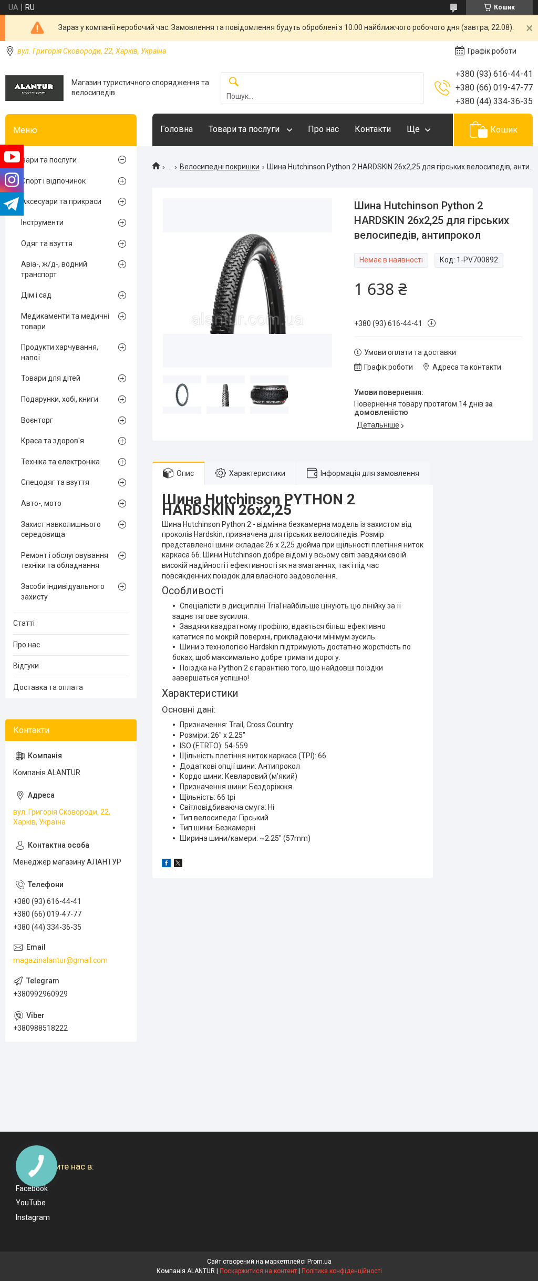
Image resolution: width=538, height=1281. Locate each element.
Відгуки (26, 666)
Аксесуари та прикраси (61, 201)
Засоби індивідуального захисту (63, 591)
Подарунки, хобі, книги (59, 399)
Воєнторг (37, 420)
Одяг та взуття (47, 243)
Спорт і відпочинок (53, 181)
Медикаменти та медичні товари (65, 321)
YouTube (31, 1202)
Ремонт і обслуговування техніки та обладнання (64, 560)
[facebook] (166, 864)
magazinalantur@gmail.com (60, 960)
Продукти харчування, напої (59, 352)
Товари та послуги (245, 129)
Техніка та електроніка (60, 462)
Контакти (373, 129)
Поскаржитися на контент (258, 1271)
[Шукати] (233, 82)
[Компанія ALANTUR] (34, 88)
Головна (176, 129)
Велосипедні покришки (220, 166)
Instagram (33, 1217)
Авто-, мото (41, 503)
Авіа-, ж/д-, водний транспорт (54, 269)
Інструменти (42, 222)
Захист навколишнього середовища (61, 529)
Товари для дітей (50, 378)
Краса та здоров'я (52, 440)
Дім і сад (36, 295)
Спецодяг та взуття (55, 482)
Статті (24, 623)
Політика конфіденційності (342, 1271)
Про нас (323, 129)
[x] (178, 864)
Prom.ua (319, 1261)
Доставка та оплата (48, 687)
